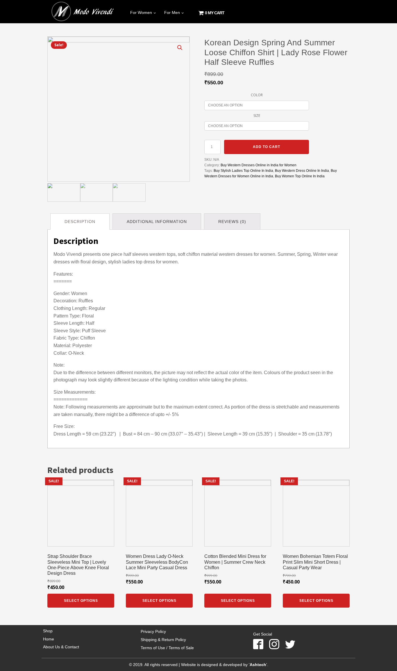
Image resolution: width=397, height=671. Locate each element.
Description (80, 221)
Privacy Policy (153, 631)
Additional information (157, 221)
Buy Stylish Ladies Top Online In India (243, 171)
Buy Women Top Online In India (300, 176)
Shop (48, 631)
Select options (81, 601)
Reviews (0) (232, 221)
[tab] (80, 221)
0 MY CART (213, 12)
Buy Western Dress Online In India (302, 171)
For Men (172, 12)
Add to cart (266, 147)
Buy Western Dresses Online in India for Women (258, 165)
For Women (141, 12)
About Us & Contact (61, 647)
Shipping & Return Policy (163, 639)
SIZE (256, 115)
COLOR (257, 94)
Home (48, 639)
